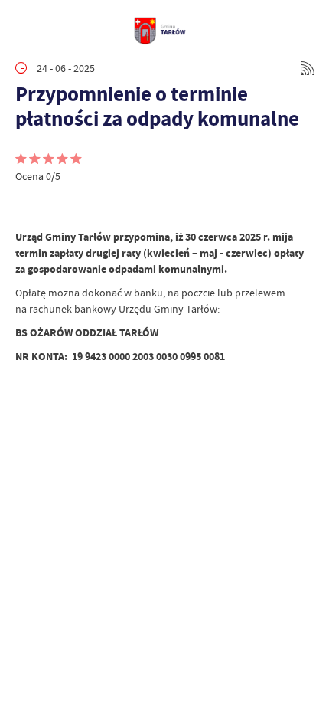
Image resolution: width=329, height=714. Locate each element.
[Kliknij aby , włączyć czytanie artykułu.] (27, 206)
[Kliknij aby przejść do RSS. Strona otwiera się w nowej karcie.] (307, 68)
